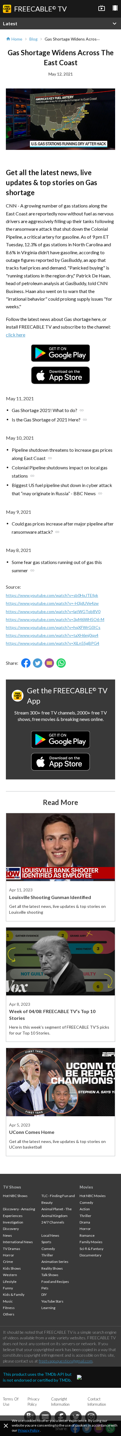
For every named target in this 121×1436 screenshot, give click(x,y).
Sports (46, 1242)
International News (18, 1242)
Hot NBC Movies (93, 1196)
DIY (44, 1294)
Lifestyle (9, 1281)
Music (8, 1301)
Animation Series (54, 1261)
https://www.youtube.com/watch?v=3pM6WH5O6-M (55, 619)
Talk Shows (49, 1275)
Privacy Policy (28, 1430)
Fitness (9, 1308)
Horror (8, 1255)
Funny (8, 1288)
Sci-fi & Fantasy (91, 1248)
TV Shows (12, 1187)
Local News (50, 1235)
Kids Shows (12, 1268)
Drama (85, 1222)
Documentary (90, 1255)
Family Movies (91, 1242)
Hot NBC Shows (15, 1196)
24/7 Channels (52, 1222)
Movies (86, 1187)
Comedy (48, 1248)
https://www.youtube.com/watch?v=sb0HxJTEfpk (52, 595)
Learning (48, 1308)
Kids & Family (13, 1294)
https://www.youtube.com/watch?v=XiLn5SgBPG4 (52, 643)
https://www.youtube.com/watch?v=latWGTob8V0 (53, 611)
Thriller (47, 1255)
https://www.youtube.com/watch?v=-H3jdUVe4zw (52, 603)
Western (10, 1275)
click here (15, 334)
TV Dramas (11, 1248)
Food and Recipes (55, 1281)
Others (8, 1314)
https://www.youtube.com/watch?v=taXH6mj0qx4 (52, 635)
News (7, 1235)
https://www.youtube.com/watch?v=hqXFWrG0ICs (53, 627)
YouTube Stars (52, 1301)
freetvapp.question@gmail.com (66, 1360)
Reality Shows (52, 1268)
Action (85, 1209)
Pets (44, 1288)
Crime (8, 1261)
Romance (87, 1235)
